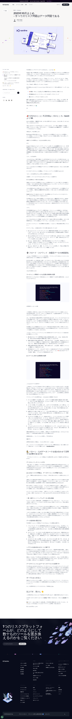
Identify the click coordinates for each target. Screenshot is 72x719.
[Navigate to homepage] (6, 4)
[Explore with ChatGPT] (11, 100)
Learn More (49, 1)
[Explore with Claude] (9, 100)
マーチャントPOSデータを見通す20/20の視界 (11, 79)
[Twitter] (4, 100)
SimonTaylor (19, 19)
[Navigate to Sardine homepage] (7, 661)
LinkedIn (64, 597)
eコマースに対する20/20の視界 (10, 80)
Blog (14, 10)
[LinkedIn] (6, 100)
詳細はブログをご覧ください (33, 102)
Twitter (45, 597)
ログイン (58, 4)
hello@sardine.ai (50, 446)
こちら (52, 441)
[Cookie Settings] (2, 717)
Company (19, 10)
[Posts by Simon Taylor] (15, 20)
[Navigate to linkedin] (65, 714)
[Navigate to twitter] (67, 714)
